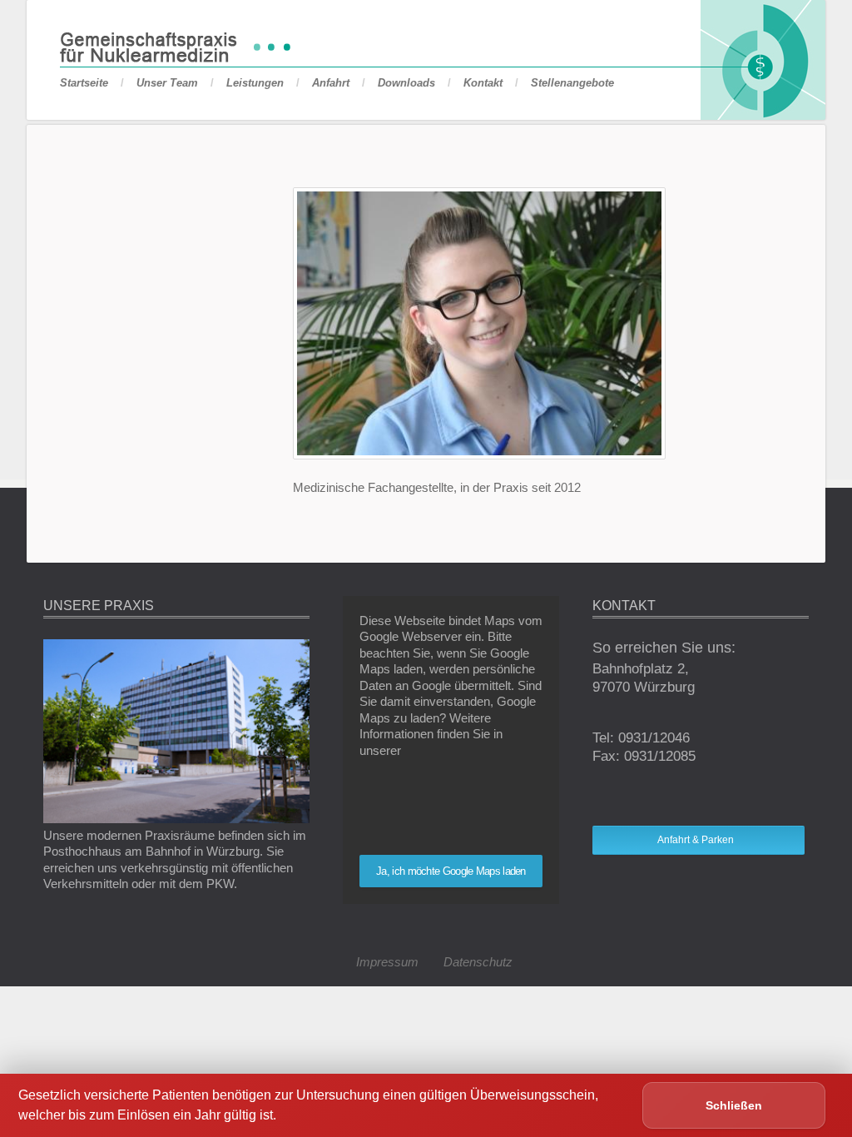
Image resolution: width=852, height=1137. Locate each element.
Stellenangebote (572, 83)
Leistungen (255, 83)
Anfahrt (330, 83)
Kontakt (483, 83)
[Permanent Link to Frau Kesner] (479, 455)
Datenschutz (478, 962)
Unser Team (167, 83)
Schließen (734, 1105)
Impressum (387, 962)
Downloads (406, 83)
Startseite (84, 83)
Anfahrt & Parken (695, 840)
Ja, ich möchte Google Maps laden (451, 871)
